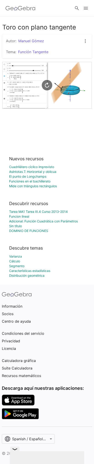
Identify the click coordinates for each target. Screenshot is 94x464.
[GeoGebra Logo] (20, 8)
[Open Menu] (86, 8)
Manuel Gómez (31, 41)
